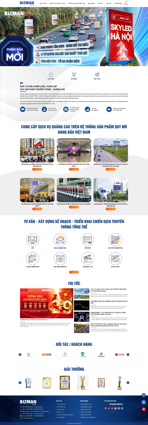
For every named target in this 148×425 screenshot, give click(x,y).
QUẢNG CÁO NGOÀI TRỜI (69, 94)
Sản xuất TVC (60, 412)
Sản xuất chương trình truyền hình (65, 414)
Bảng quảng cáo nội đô (86, 404)
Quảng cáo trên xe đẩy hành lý (88, 417)
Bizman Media (78, 423)
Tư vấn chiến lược (61, 404)
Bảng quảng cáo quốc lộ (86, 406)
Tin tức (100, 3)
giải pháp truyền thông (105, 96)
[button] (70, 64)
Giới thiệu (43, 3)
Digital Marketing (61, 406)
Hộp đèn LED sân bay (86, 414)
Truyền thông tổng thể (76, 3)
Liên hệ (108, 3)
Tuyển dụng (118, 3)
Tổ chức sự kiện (60, 417)
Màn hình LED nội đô (86, 409)
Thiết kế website (61, 409)
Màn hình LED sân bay (86, 412)
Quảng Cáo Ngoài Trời (57, 3)
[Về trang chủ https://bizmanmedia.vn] (27, 3)
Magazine (91, 3)
